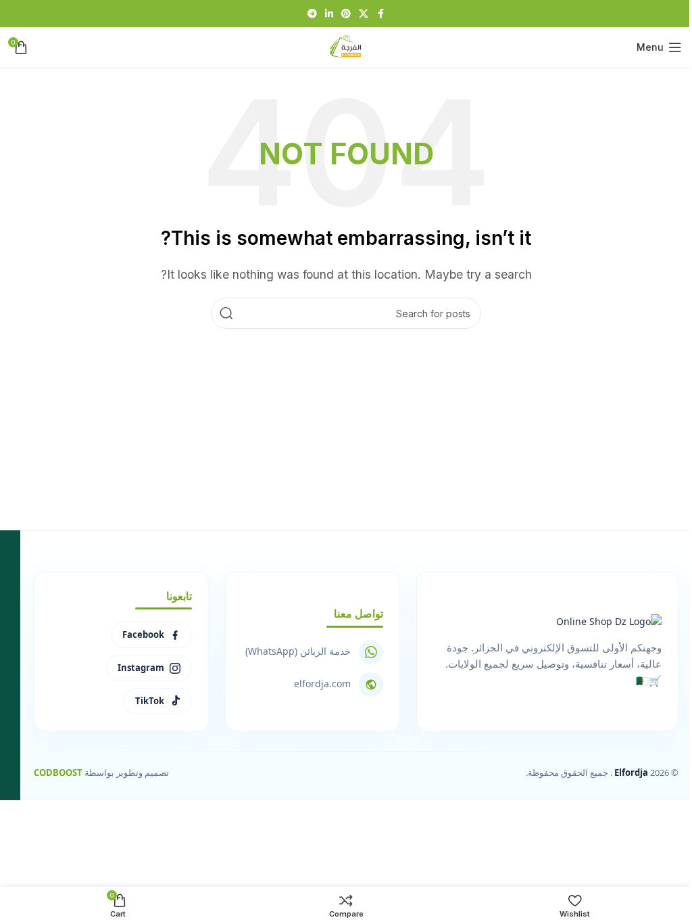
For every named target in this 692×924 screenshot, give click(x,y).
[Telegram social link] (312, 14)
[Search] (226, 313)
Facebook (143, 634)
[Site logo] (346, 46)
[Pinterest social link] (346, 14)
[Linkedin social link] (329, 14)
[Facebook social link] (380, 14)
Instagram (141, 668)
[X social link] (363, 14)
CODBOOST (58, 772)
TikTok (149, 701)
